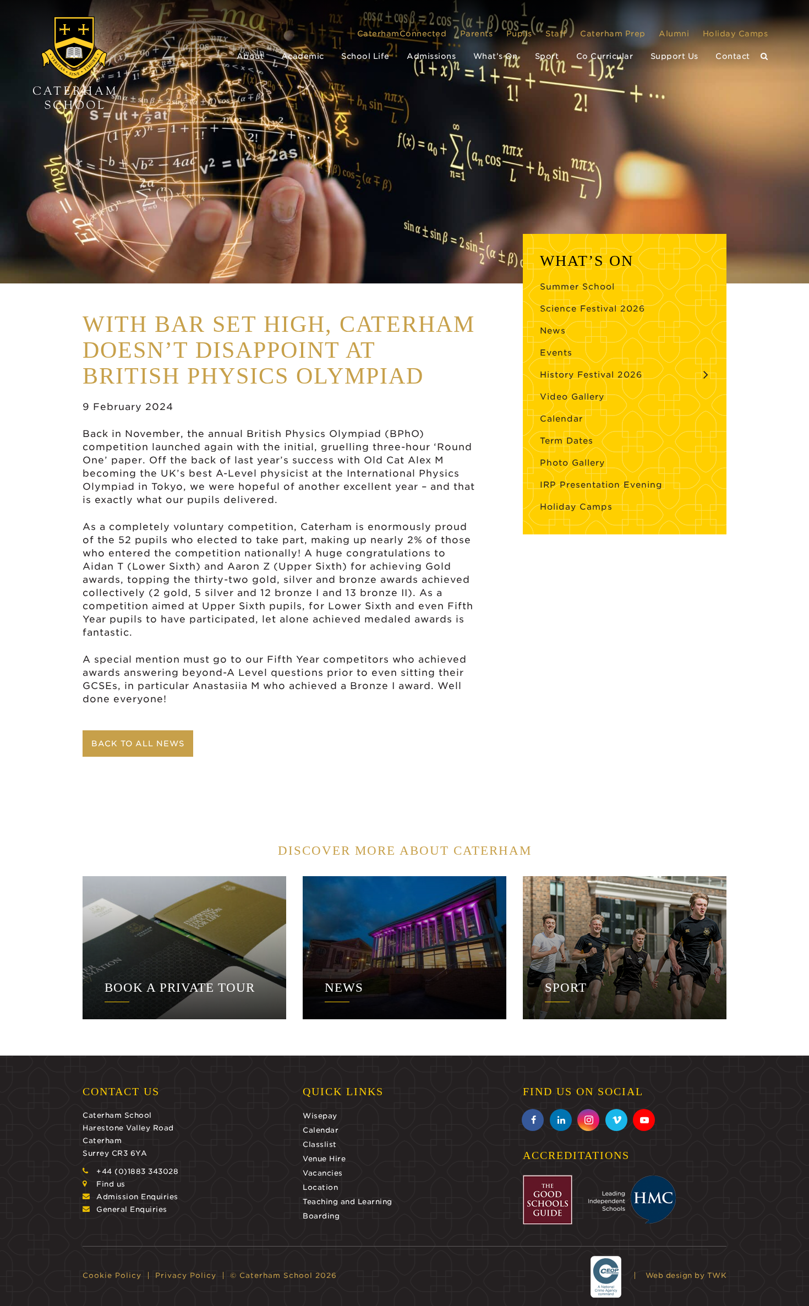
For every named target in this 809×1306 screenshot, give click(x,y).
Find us (110, 1184)
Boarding (321, 1216)
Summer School (577, 287)
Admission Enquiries (137, 1197)
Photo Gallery (572, 463)
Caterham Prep (613, 33)
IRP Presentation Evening (601, 485)
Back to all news (137, 743)
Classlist (320, 1144)
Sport (547, 56)
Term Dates (566, 441)
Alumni (674, 33)
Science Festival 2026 (592, 309)
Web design (669, 1275)
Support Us (674, 56)
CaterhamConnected (402, 33)
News (553, 331)
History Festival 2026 (591, 375)
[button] (764, 56)
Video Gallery (572, 397)
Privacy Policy (185, 1275)
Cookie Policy (112, 1275)
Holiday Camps (735, 33)
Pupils (519, 33)
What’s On (495, 56)
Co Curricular (604, 56)
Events (556, 353)
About (250, 56)
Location (320, 1187)
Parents (476, 33)
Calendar (561, 419)
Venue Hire (324, 1159)
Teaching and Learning (347, 1202)
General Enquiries (131, 1209)
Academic (302, 56)
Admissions (431, 56)
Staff (556, 33)
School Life (365, 56)
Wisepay (320, 1116)
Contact (732, 56)
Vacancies (323, 1173)
